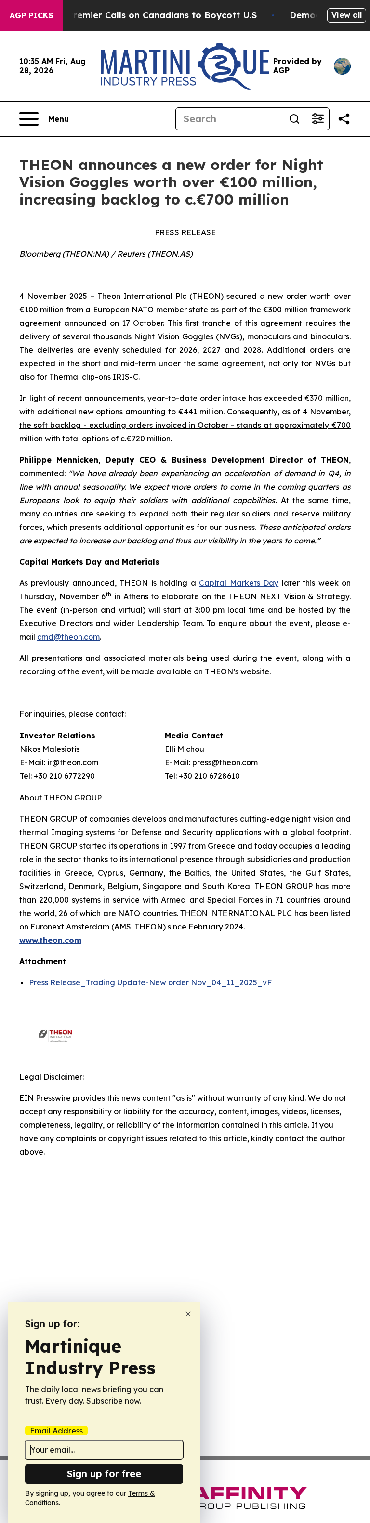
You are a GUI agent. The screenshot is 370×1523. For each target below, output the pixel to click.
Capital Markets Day (238, 583)
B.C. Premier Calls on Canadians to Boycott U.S (153, 15)
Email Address (56, 1430)
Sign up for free (104, 1474)
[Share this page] (344, 119)
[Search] (294, 119)
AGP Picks (31, 15)
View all (346, 15)
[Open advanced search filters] (317, 119)
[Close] (188, 1313)
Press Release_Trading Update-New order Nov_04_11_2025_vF (150, 982)
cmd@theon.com (68, 637)
